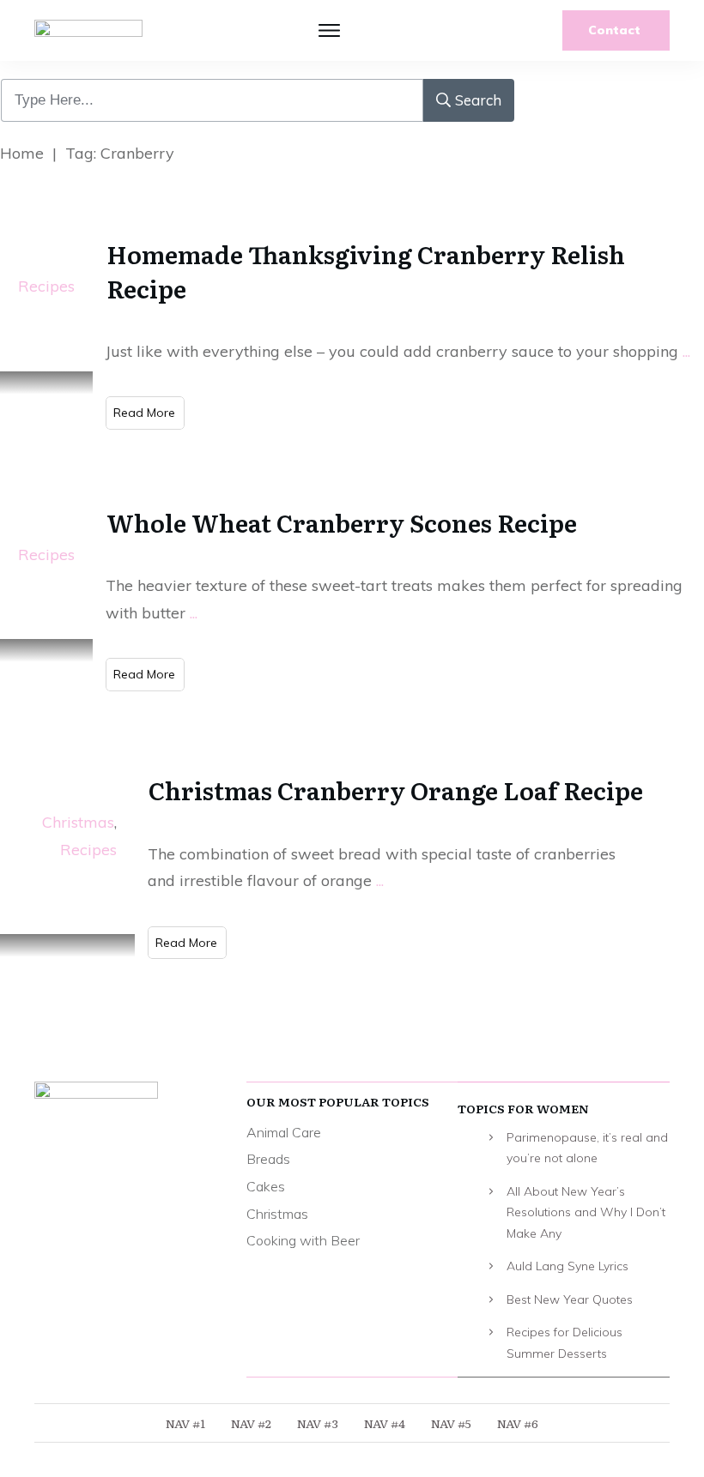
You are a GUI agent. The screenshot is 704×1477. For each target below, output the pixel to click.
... (686, 351)
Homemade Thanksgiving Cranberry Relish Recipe (365, 270)
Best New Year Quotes (570, 1299)
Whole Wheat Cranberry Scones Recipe (341, 522)
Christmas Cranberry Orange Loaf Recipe (396, 790)
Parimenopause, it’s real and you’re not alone (587, 1148)
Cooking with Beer (303, 1240)
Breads (268, 1158)
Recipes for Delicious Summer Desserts (564, 1342)
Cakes (265, 1186)
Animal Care (283, 1132)
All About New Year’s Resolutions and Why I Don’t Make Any (586, 1212)
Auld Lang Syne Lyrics (567, 1266)
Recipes (46, 286)
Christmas (78, 822)
